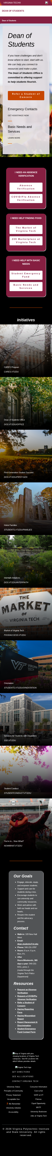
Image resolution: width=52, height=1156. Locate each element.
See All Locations (23, 1077)
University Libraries (13, 1108)
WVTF (38, 1107)
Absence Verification (26, 187)
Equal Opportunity (38, 1103)
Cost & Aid (38, 1091)
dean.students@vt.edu (27, 944)
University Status (13, 1087)
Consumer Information (38, 1087)
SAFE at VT (38, 1095)
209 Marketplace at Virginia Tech (26, 240)
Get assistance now (18, 115)
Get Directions (22, 1072)
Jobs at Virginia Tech (38, 1116)
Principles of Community (13, 1091)
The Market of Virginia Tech (26, 229)
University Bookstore (39, 1112)
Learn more (14, 138)
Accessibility (13, 1112)
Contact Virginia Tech (26, 1081)
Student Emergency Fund (26, 275)
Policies (38, 1099)
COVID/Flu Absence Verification (26, 198)
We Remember (14, 1104)
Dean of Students (9, 21)
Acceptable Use (13, 1099)
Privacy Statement (13, 1095)
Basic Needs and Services (26, 286)
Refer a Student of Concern (26, 95)
